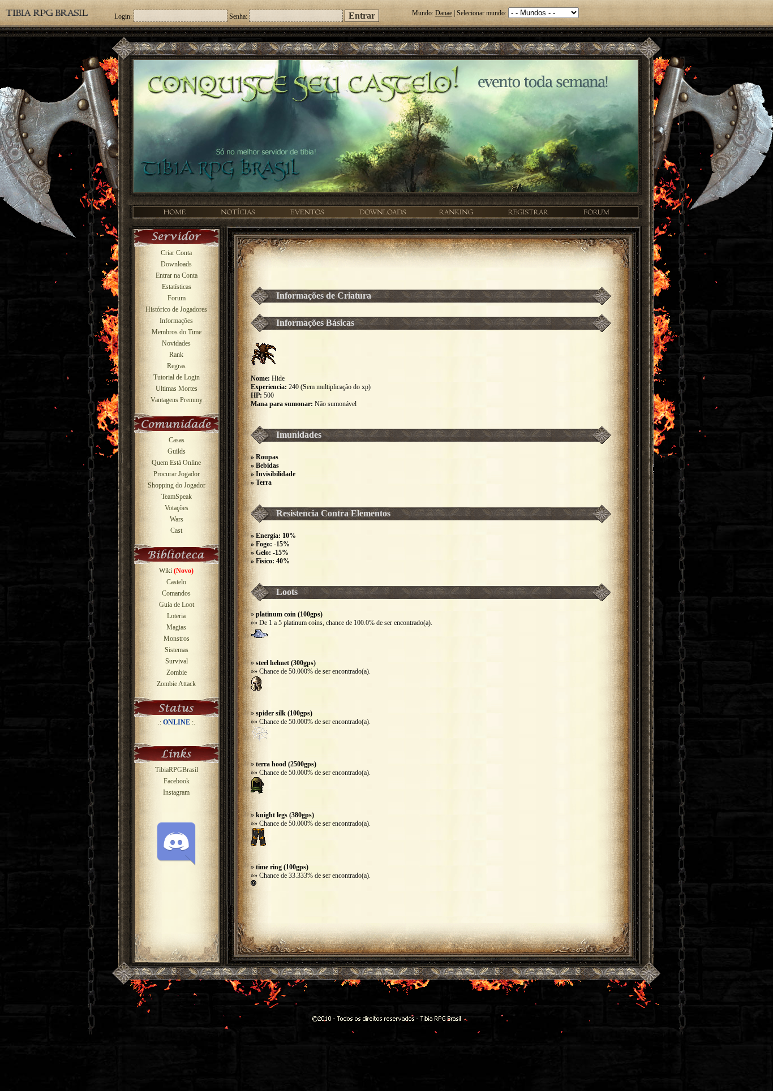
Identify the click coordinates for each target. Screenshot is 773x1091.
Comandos (176, 593)
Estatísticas (176, 287)
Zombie (176, 672)
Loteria (176, 616)
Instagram (176, 792)
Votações (176, 508)
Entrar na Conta (176, 275)
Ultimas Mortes (176, 389)
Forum (177, 298)
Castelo (176, 582)
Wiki (176, 571)
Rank (176, 355)
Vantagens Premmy (177, 400)
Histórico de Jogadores (176, 309)
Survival (176, 661)
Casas (176, 440)
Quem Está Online (176, 463)
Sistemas (176, 650)
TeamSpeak (176, 497)
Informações (176, 321)
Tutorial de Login (176, 377)
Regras (176, 366)
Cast (176, 530)
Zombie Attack (176, 684)
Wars (176, 519)
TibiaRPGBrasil (176, 770)
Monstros (177, 638)
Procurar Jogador (176, 474)
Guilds (177, 451)
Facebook (177, 781)
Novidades (176, 343)
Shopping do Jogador (176, 485)
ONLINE (176, 722)
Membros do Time (176, 332)
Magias (176, 627)
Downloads (176, 264)
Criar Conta (176, 253)
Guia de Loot (176, 605)
